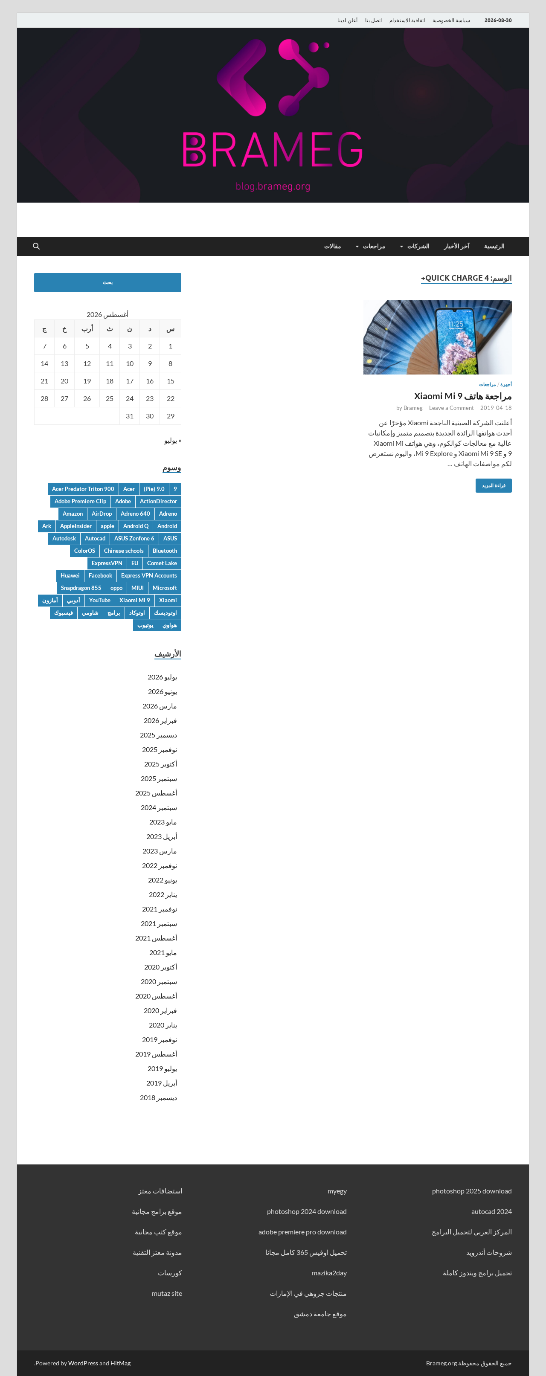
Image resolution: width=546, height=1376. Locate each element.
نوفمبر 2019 (159, 1039)
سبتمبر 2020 (159, 981)
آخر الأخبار (457, 246)
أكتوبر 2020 (160, 967)
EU (134, 563)
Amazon (73, 513)
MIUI (137, 587)
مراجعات (374, 246)
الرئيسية (494, 246)
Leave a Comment (451, 407)
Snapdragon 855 (81, 587)
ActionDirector (158, 501)
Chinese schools (124, 550)
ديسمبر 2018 (158, 1097)
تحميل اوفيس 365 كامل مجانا (306, 1252)
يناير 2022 (163, 894)
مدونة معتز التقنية (157, 1252)
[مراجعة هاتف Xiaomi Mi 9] (437, 337)
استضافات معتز (160, 1191)
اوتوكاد (137, 612)
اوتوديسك (165, 612)
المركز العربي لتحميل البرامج (472, 1232)
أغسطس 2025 (156, 793)
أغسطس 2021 (156, 938)
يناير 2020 (163, 1025)
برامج (113, 612)
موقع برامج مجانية (157, 1211)
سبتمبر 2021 (159, 923)
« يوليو (172, 440)
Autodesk (64, 538)
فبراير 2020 (160, 1010)
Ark (46, 526)
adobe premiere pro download (302, 1232)
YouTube (99, 600)
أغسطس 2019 (156, 1054)
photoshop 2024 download (307, 1211)
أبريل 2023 (161, 836)
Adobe (123, 501)
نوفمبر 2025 (159, 749)
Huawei (70, 575)
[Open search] (36, 246)
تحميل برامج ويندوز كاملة (477, 1273)
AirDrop (102, 513)
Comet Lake (162, 563)
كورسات (170, 1273)
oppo (116, 587)
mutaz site (167, 1293)
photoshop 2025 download (472, 1191)
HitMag (120, 1363)
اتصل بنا (373, 20)
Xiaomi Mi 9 (134, 600)
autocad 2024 (491, 1211)
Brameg (413, 407)
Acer (129, 488)
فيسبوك (63, 612)
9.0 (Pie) (154, 488)
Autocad (95, 538)
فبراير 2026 (160, 720)
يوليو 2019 (162, 1068)
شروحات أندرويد (489, 1252)
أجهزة (506, 384)
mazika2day (329, 1273)
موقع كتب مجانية (158, 1232)
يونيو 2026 (162, 691)
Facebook (100, 575)
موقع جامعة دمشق (320, 1313)
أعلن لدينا (347, 20)
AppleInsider (76, 526)
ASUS (170, 538)
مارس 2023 (159, 851)
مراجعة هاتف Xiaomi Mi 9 (463, 395)
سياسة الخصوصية (451, 20)
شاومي (90, 612)
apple (107, 526)
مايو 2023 (163, 822)
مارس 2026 (159, 706)
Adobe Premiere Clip (80, 501)
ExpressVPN (107, 563)
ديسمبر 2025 (158, 735)
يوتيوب (145, 624)
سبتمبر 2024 (159, 807)
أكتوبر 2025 (160, 764)
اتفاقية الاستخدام (407, 20)
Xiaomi (168, 600)
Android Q (135, 526)
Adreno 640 (135, 513)
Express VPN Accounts (149, 575)
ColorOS (84, 550)
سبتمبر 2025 (159, 778)
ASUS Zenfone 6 (134, 538)
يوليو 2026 (162, 677)
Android (167, 526)
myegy (337, 1191)
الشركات (418, 246)
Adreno (168, 513)
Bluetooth (165, 550)
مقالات (332, 246)
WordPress (83, 1363)
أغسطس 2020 (156, 996)
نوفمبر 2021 (159, 909)
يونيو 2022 (162, 880)
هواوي (170, 624)
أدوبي (73, 600)
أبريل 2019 (161, 1083)
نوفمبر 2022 (159, 865)
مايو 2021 (163, 952)
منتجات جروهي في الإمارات (308, 1293)
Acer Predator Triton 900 (83, 488)
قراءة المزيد (497, 483)
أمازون (50, 600)
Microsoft (165, 587)
